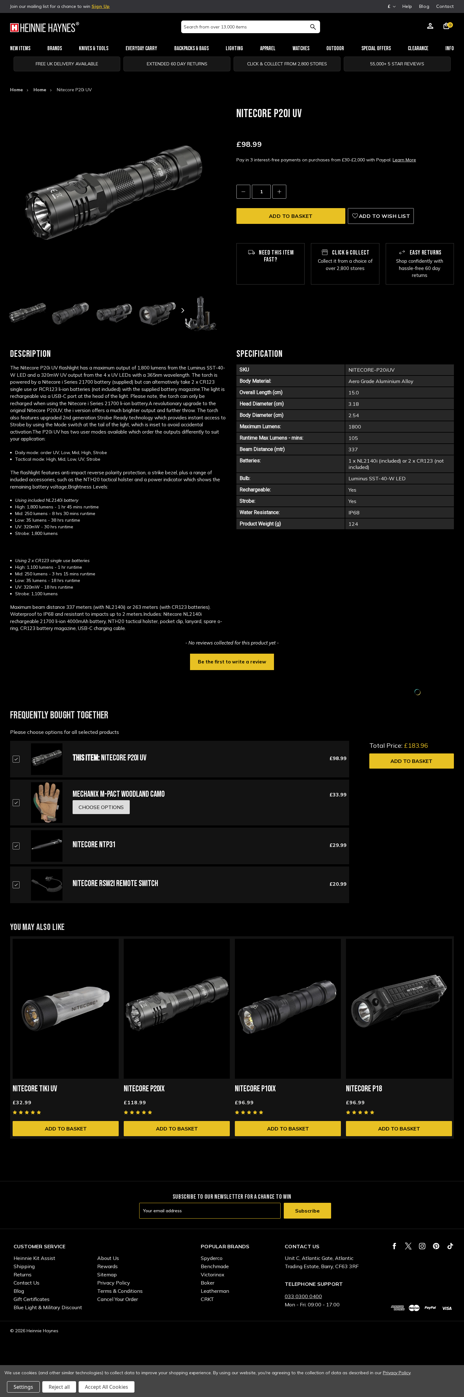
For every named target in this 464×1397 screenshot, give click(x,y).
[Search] (313, 27)
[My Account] (430, 27)
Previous (45, 310)
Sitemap (107, 1274)
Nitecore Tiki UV (35, 1089)
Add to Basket (411, 761)
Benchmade (215, 1266)
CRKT (207, 1299)
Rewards (107, 1266)
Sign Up (101, 6)
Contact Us (26, 1283)
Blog (424, 6)
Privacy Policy (113, 1283)
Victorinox (212, 1274)
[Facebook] (394, 1246)
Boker (207, 1283)
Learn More (404, 160)
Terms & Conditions (120, 1291)
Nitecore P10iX (255, 1089)
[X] (408, 1246)
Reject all (59, 1386)
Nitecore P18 (364, 1089)
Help (407, 6)
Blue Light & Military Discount (48, 1307)
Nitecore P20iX (144, 1089)
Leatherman (215, 1291)
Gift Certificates (32, 1299)
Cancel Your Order (117, 1299)
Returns (23, 1274)
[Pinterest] (436, 1246)
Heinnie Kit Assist (34, 1258)
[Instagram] (422, 1246)
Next (182, 310)
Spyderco (212, 1258)
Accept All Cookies (106, 1386)
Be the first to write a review (232, 662)
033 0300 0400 (303, 1296)
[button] (232, 661)
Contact (445, 6)
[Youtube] (450, 1246)
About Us (108, 1258)
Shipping (24, 1266)
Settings (23, 1386)
